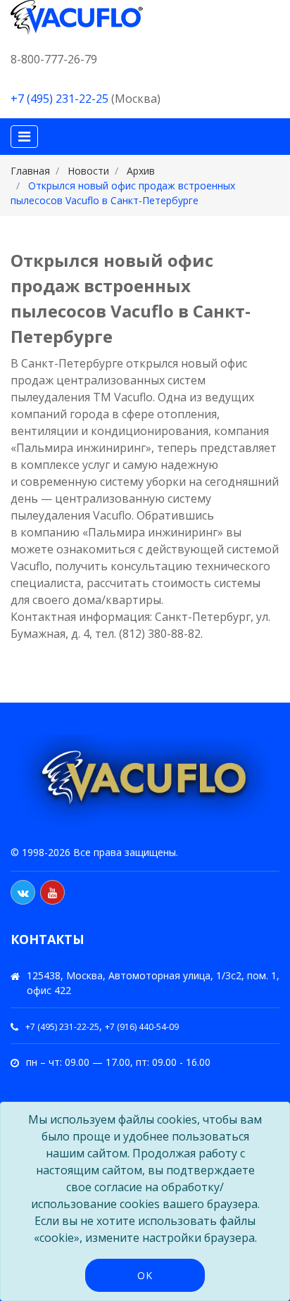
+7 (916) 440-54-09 (142, 1027)
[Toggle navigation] (24, 136)
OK (145, 1275)
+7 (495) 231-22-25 (59, 98)
